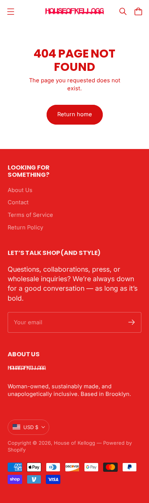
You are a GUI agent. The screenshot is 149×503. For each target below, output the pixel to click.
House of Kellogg (74, 443)
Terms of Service (30, 214)
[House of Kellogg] (74, 11)
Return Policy (25, 227)
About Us (20, 190)
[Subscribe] (131, 322)
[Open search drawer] (123, 11)
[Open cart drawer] (138, 11)
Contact (18, 202)
